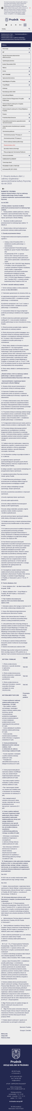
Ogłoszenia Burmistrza (9, 78)
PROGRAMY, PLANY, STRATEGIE (11, 165)
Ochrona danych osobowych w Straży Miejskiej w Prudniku (15, 109)
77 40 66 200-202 (17, 1076)
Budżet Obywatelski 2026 (9, 64)
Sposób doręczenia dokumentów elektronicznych (11, 56)
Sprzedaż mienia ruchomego (11, 148)
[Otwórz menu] (29, 49)
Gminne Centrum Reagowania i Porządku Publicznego (13, 99)
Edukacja (5, 88)
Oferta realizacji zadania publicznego (13, 141)
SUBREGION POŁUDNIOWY (9, 159)
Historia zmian (5, 1038)
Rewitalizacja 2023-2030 (9, 91)
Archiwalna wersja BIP (16, 1101)
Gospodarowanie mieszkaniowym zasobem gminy (14, 127)
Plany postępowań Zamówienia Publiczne (14, 152)
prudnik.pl (18, 1106)
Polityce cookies (21, 13)
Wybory (4, 67)
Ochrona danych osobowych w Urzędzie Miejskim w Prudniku (13, 104)
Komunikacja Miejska (8, 95)
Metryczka (4, 1034)
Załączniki (4, 1036)
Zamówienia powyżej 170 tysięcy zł (13, 134)
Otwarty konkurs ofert (9, 145)
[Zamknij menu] (29, 131)
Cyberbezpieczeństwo (8, 60)
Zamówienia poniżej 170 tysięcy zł (12, 138)
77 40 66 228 (17, 1078)
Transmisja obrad (7, 162)
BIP (3, 52)
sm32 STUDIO (19, 1108)
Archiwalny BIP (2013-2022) (10, 169)
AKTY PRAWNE (6, 74)
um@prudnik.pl (16, 1080)
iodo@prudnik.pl (18, 931)
